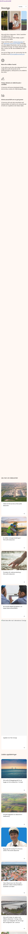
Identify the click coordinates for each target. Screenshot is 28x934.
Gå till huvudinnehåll (5, 1)
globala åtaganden (18, 42)
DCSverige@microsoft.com (17, 54)
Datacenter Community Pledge (12, 43)
